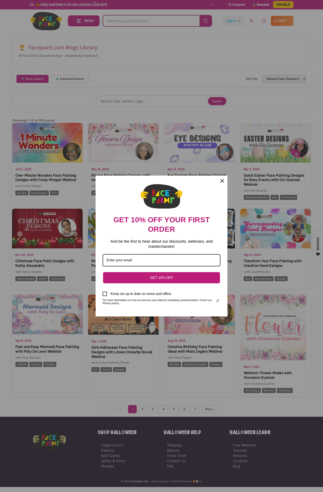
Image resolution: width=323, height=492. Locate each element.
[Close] (222, 181)
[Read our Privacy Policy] (217, 300)
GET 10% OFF (161, 278)
